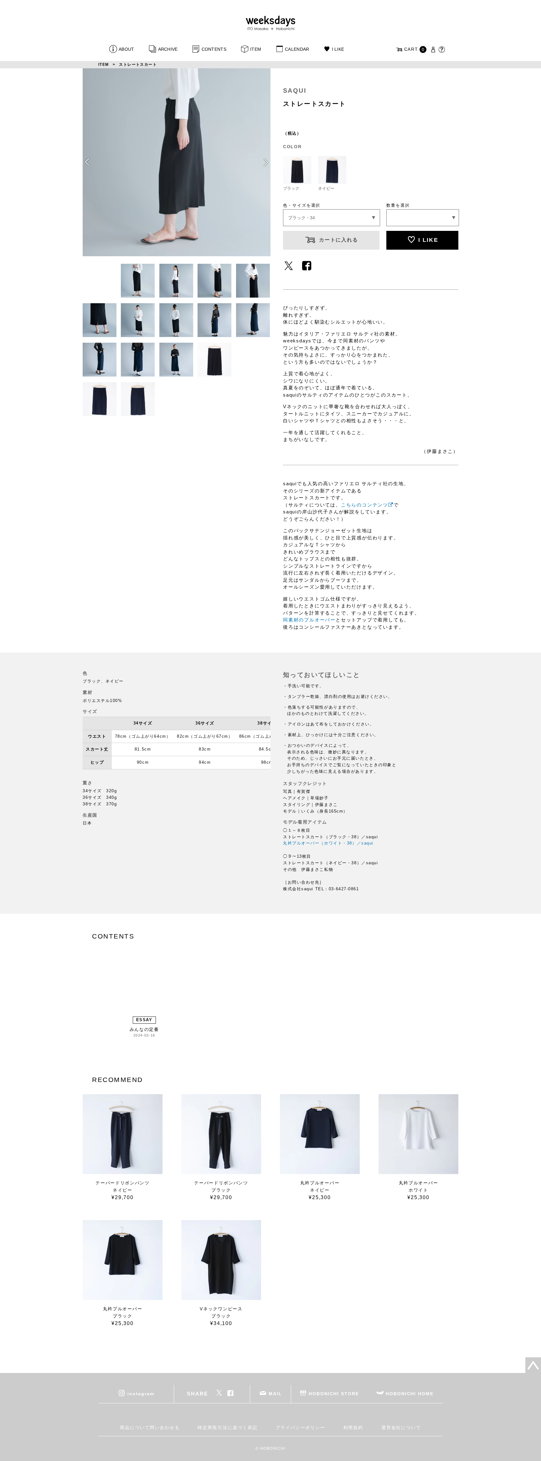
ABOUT (126, 49)
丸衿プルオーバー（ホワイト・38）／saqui (328, 843)
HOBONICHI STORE (334, 1393)
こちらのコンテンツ (364, 504)
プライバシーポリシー (300, 1427)
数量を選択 (398, 205)
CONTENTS (214, 49)
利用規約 (353, 1427)
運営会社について (401, 1427)
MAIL (275, 1393)
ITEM (255, 49)
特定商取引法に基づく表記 (227, 1427)
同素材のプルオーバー (309, 619)
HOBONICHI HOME (410, 1393)
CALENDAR (297, 49)
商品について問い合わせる (150, 1427)
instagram (140, 1393)
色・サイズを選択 (301, 205)
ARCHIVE (168, 49)
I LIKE (338, 49)
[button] (265, 162)
